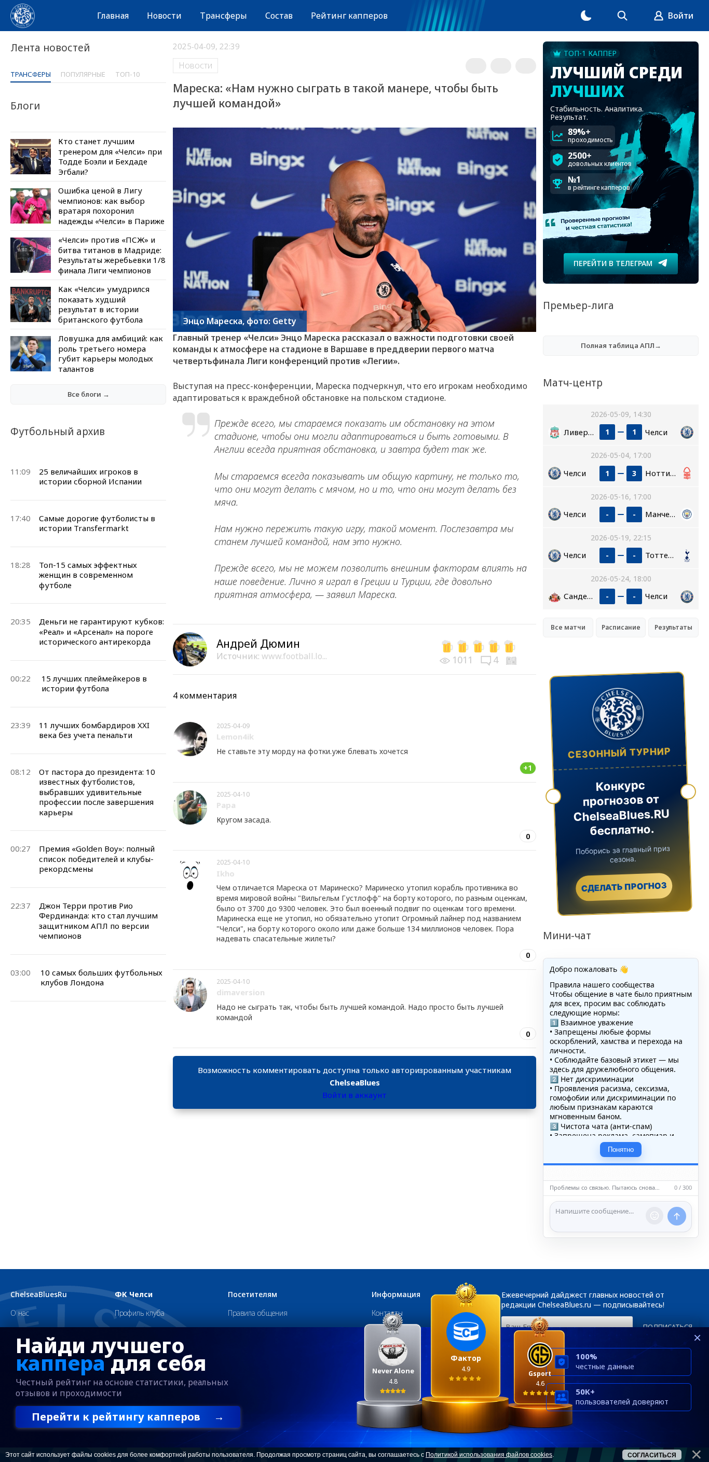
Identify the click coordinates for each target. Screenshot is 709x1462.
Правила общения (258, 1313)
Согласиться (652, 1455)
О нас (19, 1313)
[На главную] (22, 16)
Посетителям (252, 1294)
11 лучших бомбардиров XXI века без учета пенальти (94, 730)
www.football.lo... (294, 656)
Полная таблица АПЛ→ (621, 345)
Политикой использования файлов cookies (489, 1454)
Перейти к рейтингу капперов (128, 1417)
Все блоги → (88, 394)
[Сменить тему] (586, 15)
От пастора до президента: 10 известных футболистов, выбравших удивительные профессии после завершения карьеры (97, 792)
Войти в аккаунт (354, 1095)
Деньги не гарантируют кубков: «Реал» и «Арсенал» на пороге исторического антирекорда (101, 631)
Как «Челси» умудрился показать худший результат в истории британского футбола (103, 304)
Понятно (621, 1149)
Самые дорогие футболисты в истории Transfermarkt (97, 523)
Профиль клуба (140, 1313)
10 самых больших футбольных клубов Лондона (101, 977)
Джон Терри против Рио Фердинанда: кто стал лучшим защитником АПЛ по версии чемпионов (98, 920)
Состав (279, 15)
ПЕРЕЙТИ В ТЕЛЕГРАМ (613, 263)
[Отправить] (676, 1216)
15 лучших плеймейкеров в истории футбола (94, 683)
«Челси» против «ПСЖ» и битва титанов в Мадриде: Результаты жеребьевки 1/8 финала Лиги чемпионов (112, 254)
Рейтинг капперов (349, 15)
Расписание (621, 627)
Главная (113, 15)
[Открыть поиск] (622, 15)
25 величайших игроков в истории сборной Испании (90, 476)
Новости (164, 15)
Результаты (673, 627)
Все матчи (568, 627)
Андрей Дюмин (258, 643)
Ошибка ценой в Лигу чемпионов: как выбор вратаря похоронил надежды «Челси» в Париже (111, 205)
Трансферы (223, 15)
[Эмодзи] (654, 1215)
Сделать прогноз (624, 887)
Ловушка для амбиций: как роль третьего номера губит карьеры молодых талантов (110, 353)
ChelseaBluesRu (38, 1294)
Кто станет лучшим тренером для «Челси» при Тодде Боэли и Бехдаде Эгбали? (110, 156)
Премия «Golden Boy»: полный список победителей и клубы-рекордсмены (97, 858)
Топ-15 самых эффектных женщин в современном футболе (88, 575)
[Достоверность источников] (512, 659)
